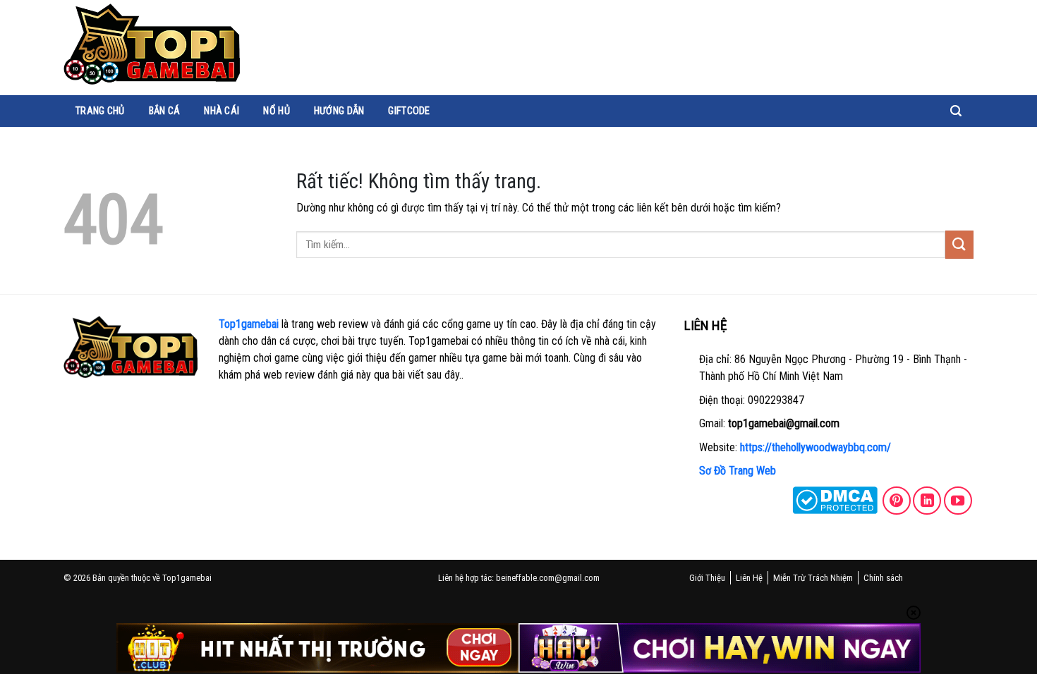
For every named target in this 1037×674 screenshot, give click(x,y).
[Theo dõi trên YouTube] (958, 500)
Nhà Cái (221, 111)
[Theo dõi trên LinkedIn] (927, 500)
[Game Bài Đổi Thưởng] (151, 44)
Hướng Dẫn (339, 111)
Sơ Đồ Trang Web (737, 470)
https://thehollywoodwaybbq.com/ (815, 447)
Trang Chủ (100, 111)
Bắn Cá (165, 111)
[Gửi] (959, 244)
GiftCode (409, 111)
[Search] (956, 111)
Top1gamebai (249, 324)
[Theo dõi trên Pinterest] (897, 500)
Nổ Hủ (276, 111)
